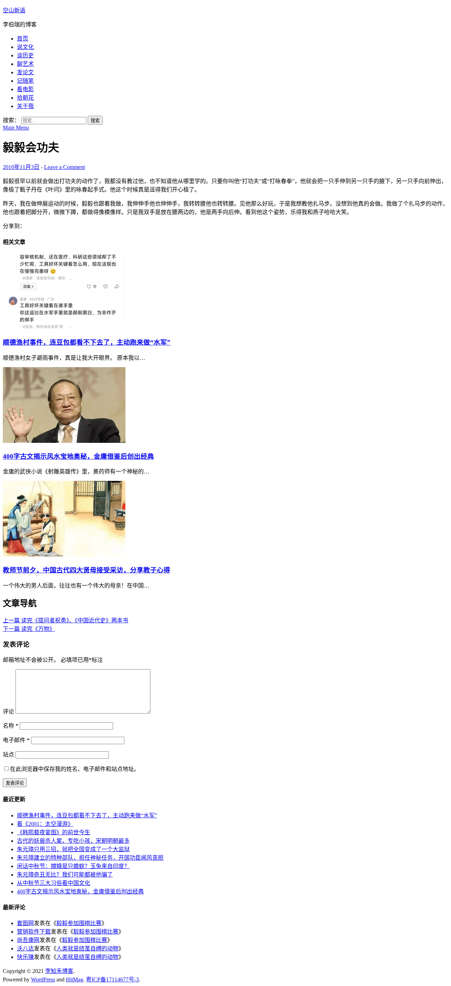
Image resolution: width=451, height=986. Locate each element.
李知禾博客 (59, 971)
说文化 (25, 47)
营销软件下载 (34, 932)
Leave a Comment (64, 167)
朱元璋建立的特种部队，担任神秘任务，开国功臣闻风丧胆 (90, 858)
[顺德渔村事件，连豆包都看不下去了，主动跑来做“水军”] (64, 327)
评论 (8, 712)
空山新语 (14, 10)
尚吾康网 (28, 940)
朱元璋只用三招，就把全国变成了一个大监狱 (73, 849)
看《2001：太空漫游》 (45, 824)
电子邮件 (16, 740)
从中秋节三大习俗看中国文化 (53, 883)
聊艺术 (25, 64)
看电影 (25, 89)
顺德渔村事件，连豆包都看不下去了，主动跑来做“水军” (87, 342)
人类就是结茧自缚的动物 (87, 949)
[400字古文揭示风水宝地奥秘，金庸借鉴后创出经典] (64, 441)
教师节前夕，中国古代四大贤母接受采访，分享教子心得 (86, 570)
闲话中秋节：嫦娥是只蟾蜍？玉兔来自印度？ (73, 866)
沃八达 (25, 949)
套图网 (25, 923)
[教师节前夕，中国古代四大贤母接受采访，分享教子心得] (64, 555)
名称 (10, 726)
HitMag (74, 979)
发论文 (25, 72)
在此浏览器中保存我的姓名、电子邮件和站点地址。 (75, 769)
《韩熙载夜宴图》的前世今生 (53, 832)
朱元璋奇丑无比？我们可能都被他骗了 (65, 875)
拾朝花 (25, 98)
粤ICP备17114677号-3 (112, 979)
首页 (22, 39)
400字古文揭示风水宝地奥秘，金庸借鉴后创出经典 (78, 456)
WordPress (43, 979)
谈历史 (25, 55)
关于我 (25, 106)
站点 (8, 755)
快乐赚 (25, 957)
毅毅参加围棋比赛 (78, 923)
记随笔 (25, 81)
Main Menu (16, 128)
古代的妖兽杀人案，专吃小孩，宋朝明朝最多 (73, 841)
